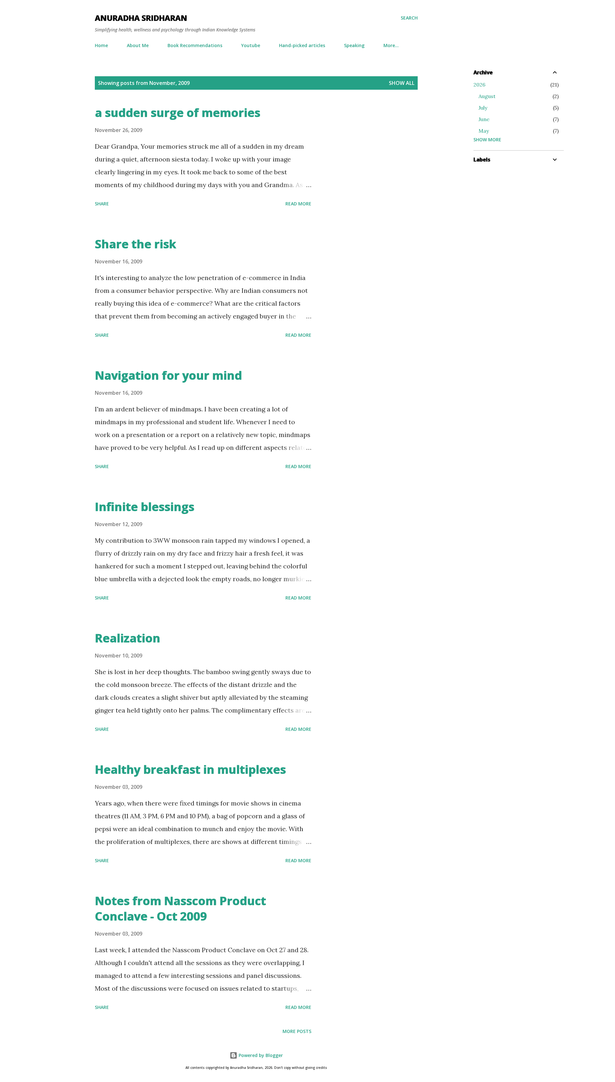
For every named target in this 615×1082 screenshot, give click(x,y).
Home (101, 45)
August (487, 96)
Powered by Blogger (260, 1055)
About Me (138, 45)
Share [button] (102, 204)
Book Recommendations (195, 45)
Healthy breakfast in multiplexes (190, 769)
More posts (297, 1031)
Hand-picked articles (302, 45)
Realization (127, 638)
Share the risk (135, 244)
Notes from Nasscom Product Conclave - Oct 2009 (180, 908)
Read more (298, 204)
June (484, 119)
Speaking (354, 45)
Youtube (250, 45)
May (484, 131)
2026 (479, 84)
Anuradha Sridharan (141, 17)
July (483, 107)
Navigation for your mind (168, 375)
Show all (401, 83)
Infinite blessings (144, 507)
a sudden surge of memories (177, 112)
